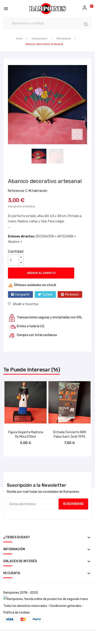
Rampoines (11, 592)
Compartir (22, 294)
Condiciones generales (65, 606)
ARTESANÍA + (66, 236)
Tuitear (47, 294)
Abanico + (15, 242)
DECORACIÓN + (46, 236)
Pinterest (72, 294)
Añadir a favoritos (25, 304)
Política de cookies (16, 612)
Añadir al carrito (41, 273)
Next (88, 104)
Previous (7, 104)
